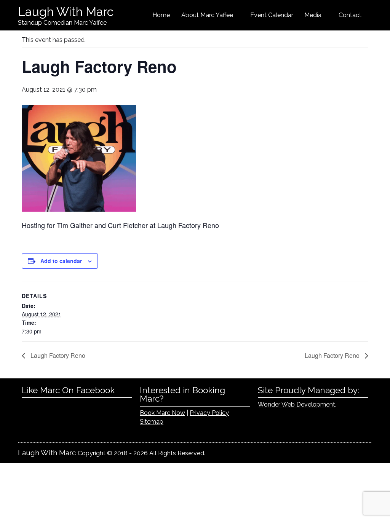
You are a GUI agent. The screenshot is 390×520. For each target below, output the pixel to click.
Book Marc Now (162, 412)
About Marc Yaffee (207, 15)
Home (161, 15)
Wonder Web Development (296, 404)
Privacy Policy (209, 412)
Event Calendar (271, 15)
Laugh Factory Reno (57, 355)
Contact (350, 15)
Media (312, 15)
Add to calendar (61, 261)
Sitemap (151, 421)
